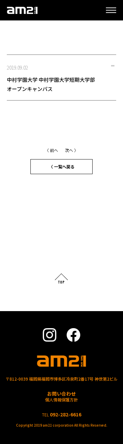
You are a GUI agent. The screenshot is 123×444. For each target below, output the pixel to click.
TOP (61, 282)
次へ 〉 (71, 150)
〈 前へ (51, 150)
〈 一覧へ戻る (61, 166)
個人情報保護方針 (61, 399)
